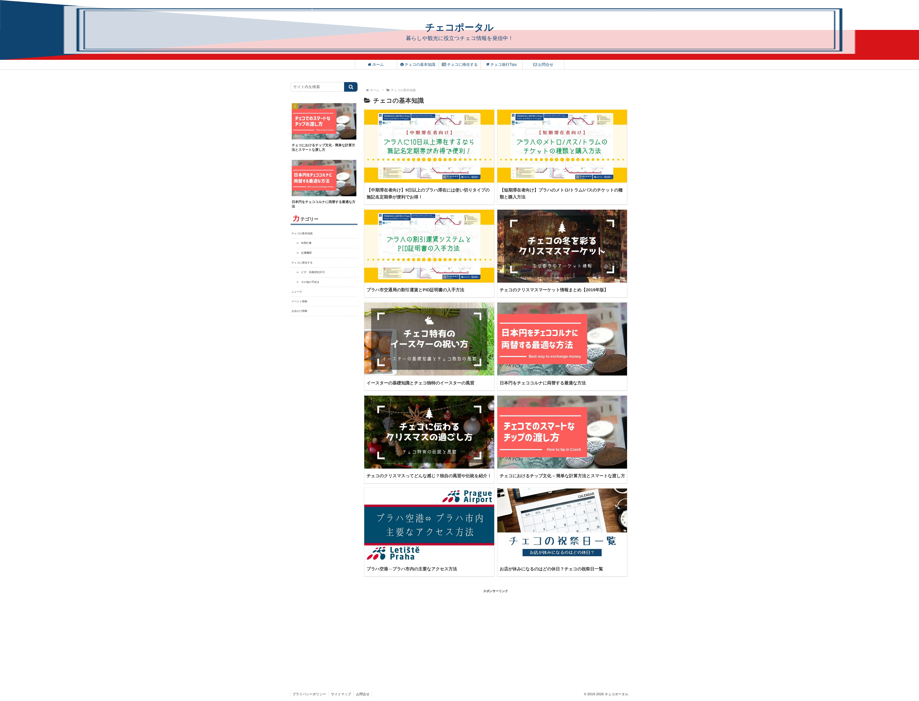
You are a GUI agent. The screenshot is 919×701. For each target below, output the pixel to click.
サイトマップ (341, 694)
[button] (351, 87)
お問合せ (363, 694)
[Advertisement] (430, 627)
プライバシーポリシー (309, 694)
